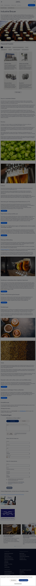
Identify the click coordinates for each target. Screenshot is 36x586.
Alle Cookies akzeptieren (23, 580)
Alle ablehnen (13, 580)
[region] (18, 580)
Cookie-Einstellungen (18, 583)
